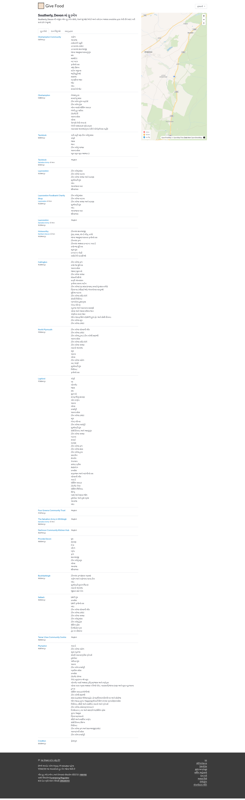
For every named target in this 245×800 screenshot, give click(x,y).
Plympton (42, 645)
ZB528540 (65, 780)
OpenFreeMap (166, 137)
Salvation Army (43, 162)
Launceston (43, 170)
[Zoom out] (204, 19)
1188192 (83, 774)
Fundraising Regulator (59, 777)
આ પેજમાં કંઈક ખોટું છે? (50, 760)
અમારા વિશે (202, 778)
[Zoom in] (204, 16)
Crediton (42, 740)
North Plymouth (45, 329)
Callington (42, 262)
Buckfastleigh (44, 575)
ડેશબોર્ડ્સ (203, 766)
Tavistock (42, 135)
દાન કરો (203, 775)
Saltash (41, 597)
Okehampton (44, 95)
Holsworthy (43, 231)
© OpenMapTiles (178, 137)
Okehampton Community (49, 36)
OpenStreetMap (196, 137)
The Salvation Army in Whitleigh (52, 519)
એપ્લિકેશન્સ (201, 763)
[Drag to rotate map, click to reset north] (204, 23)
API (196, 769)
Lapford (41, 378)
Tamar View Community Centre (52, 637)
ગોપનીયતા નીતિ (200, 784)
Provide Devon (44, 538)
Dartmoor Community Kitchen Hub (53, 530)
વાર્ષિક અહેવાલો (200, 772)
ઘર (206, 760)
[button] (174, 76)
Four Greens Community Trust (51, 510)
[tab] (43, 31)
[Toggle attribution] (204, 137)
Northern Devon (44, 234)
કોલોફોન (203, 781)
